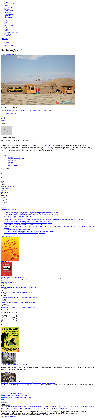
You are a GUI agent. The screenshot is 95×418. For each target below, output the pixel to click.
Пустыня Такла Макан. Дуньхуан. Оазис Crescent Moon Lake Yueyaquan (28, 110)
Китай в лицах (12, 164)
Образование (8, 14)
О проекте (7, 2)
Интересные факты (7, 261)
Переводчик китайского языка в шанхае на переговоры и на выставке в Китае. (29, 231)
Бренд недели (5, 352)
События (11, 162)
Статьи (6, 5)
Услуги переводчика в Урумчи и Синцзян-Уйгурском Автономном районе (28, 223)
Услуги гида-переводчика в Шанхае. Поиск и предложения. (23, 224)
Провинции (12, 160)
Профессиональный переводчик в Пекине (17, 229)
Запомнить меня (8, 182)
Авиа (6, 20)
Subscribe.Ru (20, 393)
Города (6, 9)
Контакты (7, 34)
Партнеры (7, 35)
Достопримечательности (16, 159)
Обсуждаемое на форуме (8, 209)
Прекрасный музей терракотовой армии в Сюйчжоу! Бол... (19, 287)
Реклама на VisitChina (11, 32)
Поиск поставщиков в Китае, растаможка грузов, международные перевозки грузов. (31, 214)
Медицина (7, 12)
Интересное (8, 7)
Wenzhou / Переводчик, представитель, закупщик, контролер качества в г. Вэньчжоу (31, 213)
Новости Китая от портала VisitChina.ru (15, 395)
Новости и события (10, 4)
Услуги (6, 22)
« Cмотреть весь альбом (8, 54)
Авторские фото (13, 165)
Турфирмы (7, 16)
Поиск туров (5, 192)
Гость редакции (6, 372)
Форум (6, 29)
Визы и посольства (10, 24)
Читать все (4, 280)
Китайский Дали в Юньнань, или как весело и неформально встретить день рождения (28, 383)
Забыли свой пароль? (7, 186)
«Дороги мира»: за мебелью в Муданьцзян (14, 364)
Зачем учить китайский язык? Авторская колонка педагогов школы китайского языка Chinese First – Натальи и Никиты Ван (43, 219)
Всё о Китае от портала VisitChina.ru (14, 400)
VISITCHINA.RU (11, 114)
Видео (6, 27)
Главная (6, 42)
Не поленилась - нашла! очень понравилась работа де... (18, 292)
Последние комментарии (9, 282)
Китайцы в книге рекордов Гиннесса (12, 277)
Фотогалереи (8, 25)
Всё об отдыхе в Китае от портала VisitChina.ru (18, 397)
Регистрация (5, 188)
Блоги (6, 30)
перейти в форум (6, 236)
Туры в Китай (8, 17)
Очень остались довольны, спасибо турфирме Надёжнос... (19, 302)
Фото (6, 155)
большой (3, 120)
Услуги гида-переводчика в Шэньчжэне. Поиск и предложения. (24, 233)
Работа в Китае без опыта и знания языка (17, 218)
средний (3, 118)
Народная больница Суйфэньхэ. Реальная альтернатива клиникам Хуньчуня (28, 221)
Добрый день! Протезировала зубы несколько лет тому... (18, 307)
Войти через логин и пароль (10, 172)
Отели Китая (8, 10)
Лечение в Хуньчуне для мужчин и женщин (18, 216)
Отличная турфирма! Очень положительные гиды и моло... (19, 297)
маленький (13, 117)
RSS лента (4, 190)
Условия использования (8, 416)
